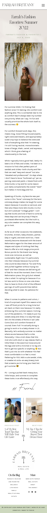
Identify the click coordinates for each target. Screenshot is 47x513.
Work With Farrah (33, 478)
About (33, 484)
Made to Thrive (28, 510)
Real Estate (33, 481)
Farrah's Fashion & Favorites (23, 35)
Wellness (14, 484)
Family (14, 490)
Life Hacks (14, 487)
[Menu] (43, 5)
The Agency (33, 487)
